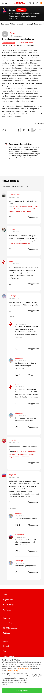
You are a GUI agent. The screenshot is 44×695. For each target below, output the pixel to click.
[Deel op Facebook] (18, 130)
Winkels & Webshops (26, 42)
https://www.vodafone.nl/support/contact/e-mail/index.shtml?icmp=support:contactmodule (23, 454)
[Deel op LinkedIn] (29, 130)
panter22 (12, 440)
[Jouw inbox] (34, 3)
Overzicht (5, 24)
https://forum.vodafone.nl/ (19, 243)
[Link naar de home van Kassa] (4, 10)
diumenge (12, 296)
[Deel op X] (24, 130)
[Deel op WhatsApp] (35, 130)
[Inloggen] (37, 3)
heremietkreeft (14, 194)
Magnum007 (13, 475)
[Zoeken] (30, 3)
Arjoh (11, 261)
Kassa (12, 10)
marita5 (12, 229)
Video (12, 24)
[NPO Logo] (41, 3)
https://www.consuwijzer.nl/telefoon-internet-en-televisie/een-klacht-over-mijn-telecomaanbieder (24, 208)
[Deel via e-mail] (40, 130)
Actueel (20, 24)
